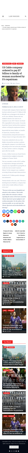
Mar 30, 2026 (8, 304)
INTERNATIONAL (7, 63)
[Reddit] (4, 215)
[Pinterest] (19, 211)
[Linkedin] (11, 211)
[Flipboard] (7, 215)
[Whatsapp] (15, 211)
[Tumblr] (22, 211)
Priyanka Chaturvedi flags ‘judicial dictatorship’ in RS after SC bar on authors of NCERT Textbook (13, 328)
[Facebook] (4, 211)
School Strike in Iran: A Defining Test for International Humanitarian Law (13, 301)
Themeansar (22, 443)
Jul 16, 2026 (7, 276)
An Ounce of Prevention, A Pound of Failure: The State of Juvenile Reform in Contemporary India (13, 386)
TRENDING (20, 63)
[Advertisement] (14, 44)
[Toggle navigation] (3, 16)
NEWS (14, 63)
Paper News (14, 443)
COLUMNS (6, 370)
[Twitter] (7, 211)
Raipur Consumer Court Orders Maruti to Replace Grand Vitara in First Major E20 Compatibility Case (13, 274)
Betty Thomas (16, 83)
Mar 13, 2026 (8, 331)
